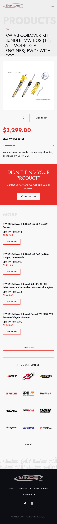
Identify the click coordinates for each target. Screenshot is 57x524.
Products (25, 488)
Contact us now (28, 196)
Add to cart (41, 117)
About (12, 488)
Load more (29, 347)
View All (28, 444)
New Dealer (41, 488)
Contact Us (28, 494)
